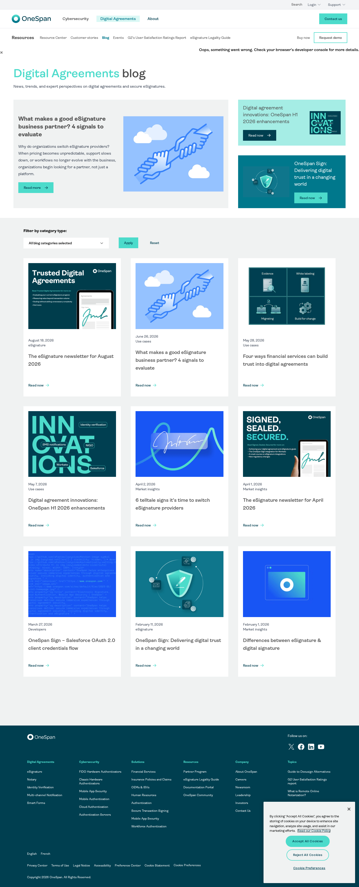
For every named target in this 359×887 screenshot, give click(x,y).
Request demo (330, 38)
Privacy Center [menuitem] (37, 865)
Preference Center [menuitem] (128, 865)
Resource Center (53, 38)
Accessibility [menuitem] (102, 865)
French (45, 853)
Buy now (303, 38)
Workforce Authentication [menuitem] (149, 826)
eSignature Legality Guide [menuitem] (201, 779)
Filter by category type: (45, 230)
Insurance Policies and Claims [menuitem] (151, 779)
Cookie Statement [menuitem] (157, 865)
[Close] (349, 809)
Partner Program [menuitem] (195, 771)
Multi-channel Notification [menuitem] (44, 795)
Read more (32, 188)
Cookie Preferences (187, 865)
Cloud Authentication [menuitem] (93, 807)
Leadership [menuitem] (243, 795)
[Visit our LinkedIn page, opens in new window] (312, 747)
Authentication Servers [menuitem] (95, 814)
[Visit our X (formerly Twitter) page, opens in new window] (293, 747)
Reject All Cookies (308, 855)
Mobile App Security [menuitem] (93, 791)
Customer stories (84, 38)
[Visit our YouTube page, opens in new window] (322, 747)
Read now (255, 135)
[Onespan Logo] (31, 18)
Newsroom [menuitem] (242, 787)
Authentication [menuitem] (141, 803)
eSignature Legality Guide (210, 38)
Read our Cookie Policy (313, 831)
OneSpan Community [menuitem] (198, 795)
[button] (1, 52)
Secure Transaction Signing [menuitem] (150, 810)
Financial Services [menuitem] (143, 771)
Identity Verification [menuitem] (40, 787)
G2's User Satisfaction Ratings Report (157, 38)
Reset (154, 243)
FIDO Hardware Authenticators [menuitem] (100, 771)
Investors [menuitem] (241, 803)
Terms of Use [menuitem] (60, 865)
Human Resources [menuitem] (143, 795)
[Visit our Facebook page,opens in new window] (302, 747)
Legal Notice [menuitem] (81, 865)
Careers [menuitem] (240, 779)
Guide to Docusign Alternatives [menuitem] (309, 771)
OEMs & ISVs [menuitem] (140, 787)
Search (296, 4)
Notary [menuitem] (31, 779)
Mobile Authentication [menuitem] (94, 799)
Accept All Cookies (307, 841)
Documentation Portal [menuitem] (198, 787)
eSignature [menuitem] (34, 771)
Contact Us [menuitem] (243, 810)
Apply (128, 243)
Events (118, 38)
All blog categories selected (50, 243)
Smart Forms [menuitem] (36, 803)
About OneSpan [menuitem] (246, 771)
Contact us (333, 19)
